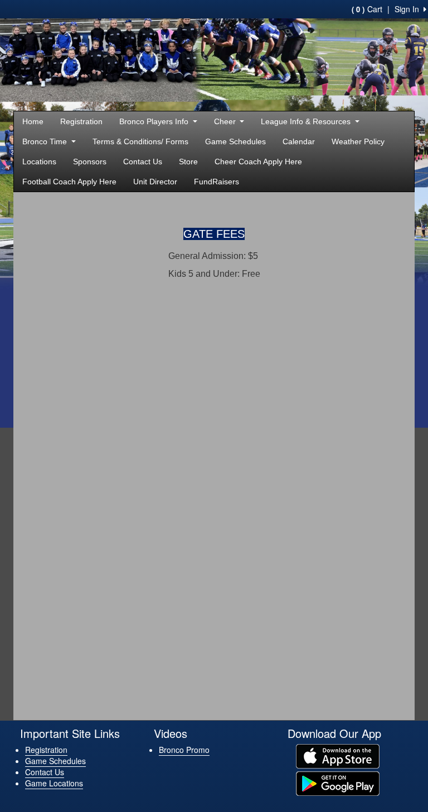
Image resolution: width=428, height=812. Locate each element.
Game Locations (54, 783)
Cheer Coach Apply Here (258, 161)
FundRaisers (216, 181)
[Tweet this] (380, 207)
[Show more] (398, 207)
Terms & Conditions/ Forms (140, 141)
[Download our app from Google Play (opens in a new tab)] (338, 782)
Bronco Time (45, 141)
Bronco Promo (184, 749)
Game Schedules (235, 141)
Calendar (299, 141)
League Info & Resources (307, 121)
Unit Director (155, 181)
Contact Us (142, 161)
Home (32, 121)
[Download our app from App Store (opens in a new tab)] (338, 755)
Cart (367, 8)
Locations (39, 161)
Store (188, 161)
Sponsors (89, 161)
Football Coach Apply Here (69, 181)
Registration (81, 121)
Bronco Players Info (155, 121)
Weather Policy (358, 141)
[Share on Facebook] (360, 207)
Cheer (226, 121)
